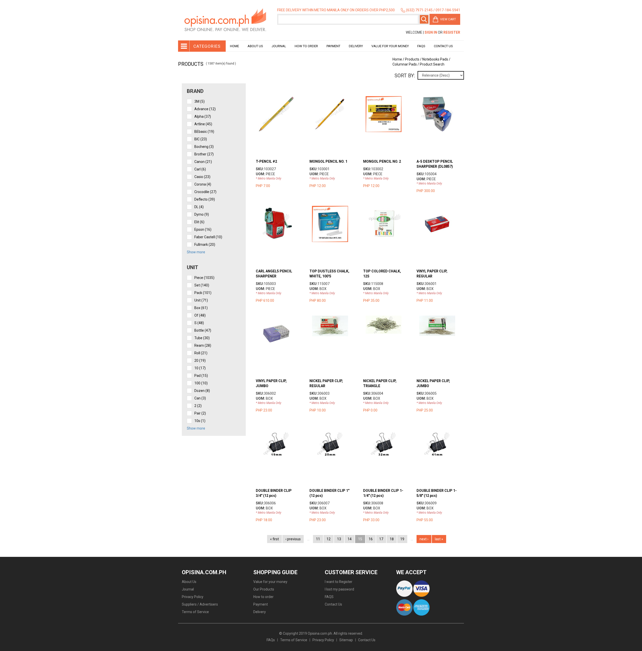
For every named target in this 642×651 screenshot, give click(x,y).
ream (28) (202, 345)
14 (350, 539)
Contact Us (443, 46)
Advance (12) (205, 109)
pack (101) (202, 293)
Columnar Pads (404, 64)
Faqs (421, 46)
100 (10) (201, 383)
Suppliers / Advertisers (200, 604)
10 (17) (200, 368)
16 (371, 539)
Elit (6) (199, 222)
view (281, 99)
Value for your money (390, 46)
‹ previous (293, 539)
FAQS (329, 597)
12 (329, 539)
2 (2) (198, 406)
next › (424, 539)
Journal (279, 46)
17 (381, 539)
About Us (255, 46)
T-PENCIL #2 (266, 161)
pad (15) (201, 376)
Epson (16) (202, 229)
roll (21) (200, 353)
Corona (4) (202, 184)
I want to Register (338, 582)
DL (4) (199, 207)
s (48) (199, 323)
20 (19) (200, 361)
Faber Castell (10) (208, 237)
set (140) (201, 285)
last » (439, 539)
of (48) (200, 315)
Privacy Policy (192, 597)
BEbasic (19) (204, 132)
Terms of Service (195, 612)
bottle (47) (202, 330)
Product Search (432, 64)
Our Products (263, 589)
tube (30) (202, 338)
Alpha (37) (202, 116)
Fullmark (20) (204, 245)
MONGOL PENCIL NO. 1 (328, 161)
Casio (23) (202, 177)
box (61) (201, 308)
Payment (333, 46)
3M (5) (199, 101)
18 (392, 539)
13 (339, 539)
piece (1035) (204, 278)
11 (318, 539)
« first (274, 539)
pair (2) (200, 413)
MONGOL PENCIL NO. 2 (382, 161)
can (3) (200, 398)
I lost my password (339, 589)
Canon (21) (203, 162)
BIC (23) (200, 139)
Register (451, 32)
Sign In (431, 32)
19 (402, 539)
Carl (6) (200, 169)
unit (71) (201, 300)
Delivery (356, 46)
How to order (306, 46)
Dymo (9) (201, 214)
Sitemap (346, 639)
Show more (196, 252)
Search (424, 19)
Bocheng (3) (204, 147)
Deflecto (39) (204, 199)
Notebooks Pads (435, 59)
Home (234, 46)
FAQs (271, 639)
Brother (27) (204, 154)
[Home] (226, 20)
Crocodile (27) (205, 192)
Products (412, 59)
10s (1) (199, 421)
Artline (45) (203, 124)
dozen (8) (202, 391)
